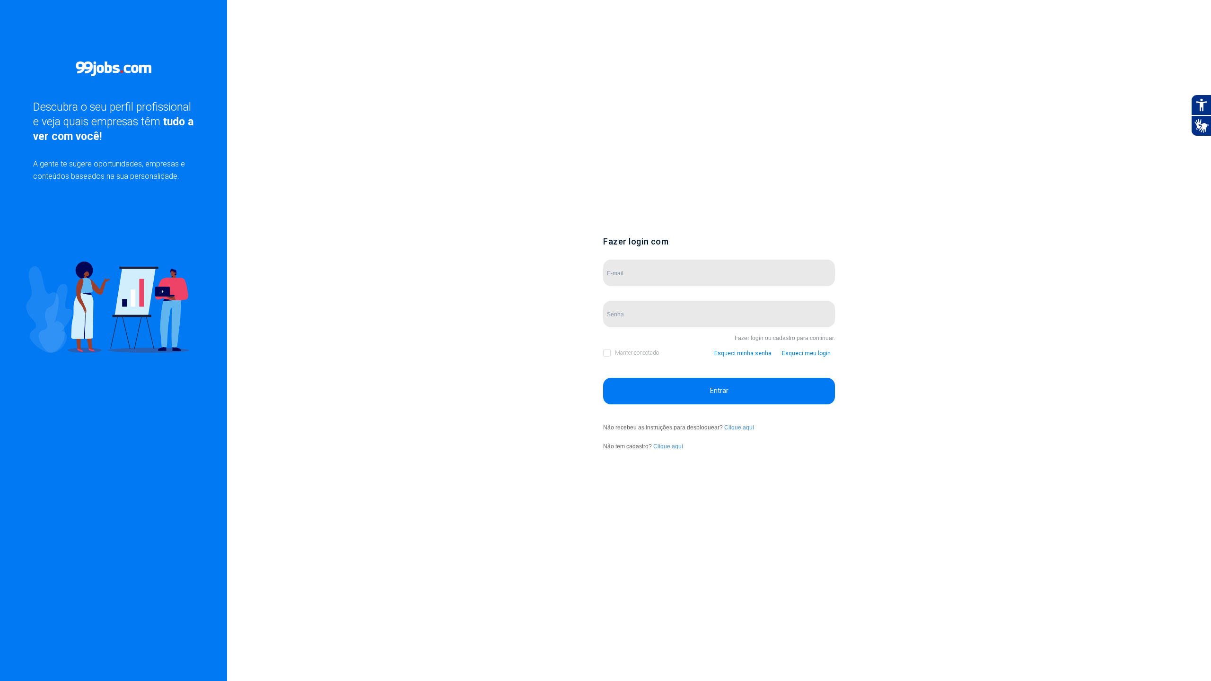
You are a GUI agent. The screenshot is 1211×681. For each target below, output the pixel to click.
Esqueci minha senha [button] (743, 353)
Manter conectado (637, 352)
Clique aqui (739, 427)
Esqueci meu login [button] (806, 353)
